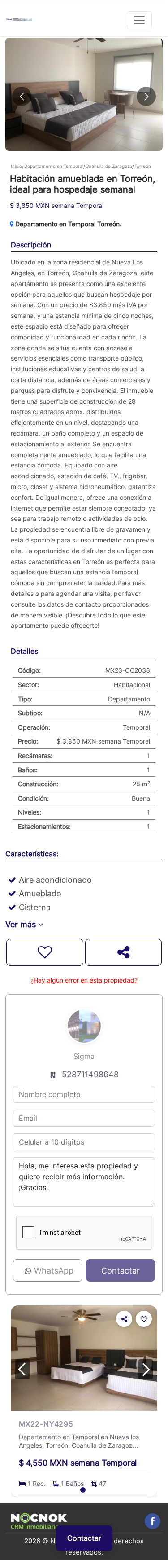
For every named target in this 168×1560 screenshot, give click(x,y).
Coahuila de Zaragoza (109, 166)
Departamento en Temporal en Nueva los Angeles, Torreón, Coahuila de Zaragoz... (79, 1441)
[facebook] (152, 1521)
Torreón (142, 166)
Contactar (84, 1538)
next (145, 1369)
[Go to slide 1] (83, 1490)
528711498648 (90, 1074)
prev (22, 1369)
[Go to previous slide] (21, 96)
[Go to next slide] (146, 96)
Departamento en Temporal (53, 166)
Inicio (16, 166)
